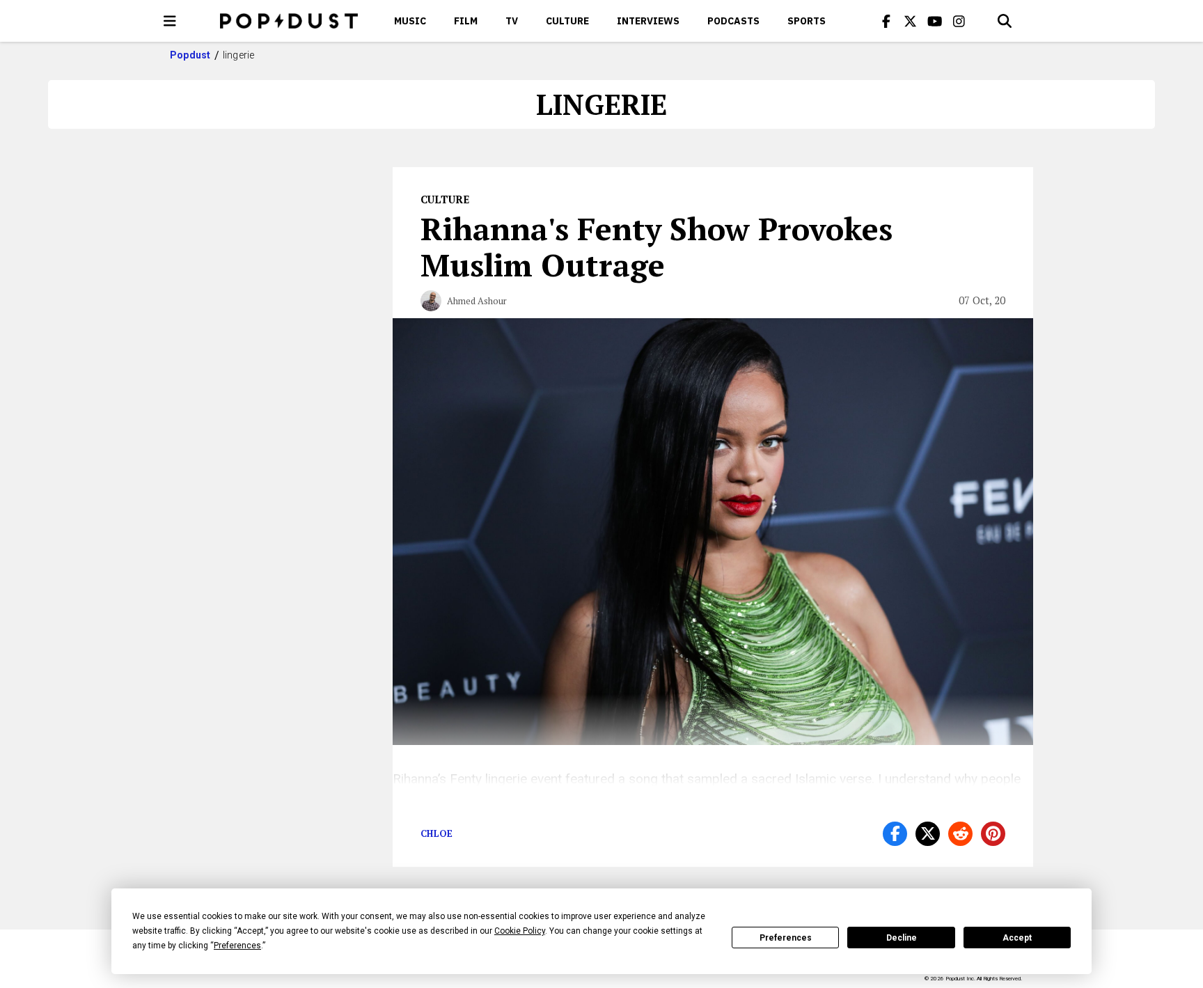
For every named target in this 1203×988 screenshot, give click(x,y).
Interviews (648, 21)
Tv (511, 21)
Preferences (786, 938)
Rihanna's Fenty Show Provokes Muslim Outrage (656, 246)
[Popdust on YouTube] (935, 21)
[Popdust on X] (910, 21)
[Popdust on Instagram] (959, 21)
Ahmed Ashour (477, 301)
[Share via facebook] (895, 834)
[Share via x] (927, 834)
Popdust (190, 55)
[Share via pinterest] (993, 834)
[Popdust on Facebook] (886, 21)
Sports (806, 21)
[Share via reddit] (960, 834)
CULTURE (567, 21)
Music (410, 21)
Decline (901, 938)
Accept (1017, 938)
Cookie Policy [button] (519, 931)
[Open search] (1004, 21)
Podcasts (733, 21)
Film (466, 21)
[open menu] (170, 21)
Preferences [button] (237, 945)
